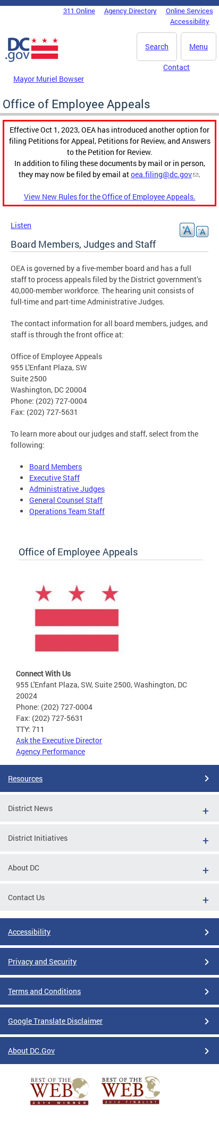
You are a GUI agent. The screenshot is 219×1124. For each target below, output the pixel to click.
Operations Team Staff (67, 511)
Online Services (189, 10)
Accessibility (189, 21)
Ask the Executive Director (59, 740)
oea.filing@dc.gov (161, 174)
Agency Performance (50, 751)
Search (157, 46)
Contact (176, 67)
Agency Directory (130, 10)
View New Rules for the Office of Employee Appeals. (110, 196)
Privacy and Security (42, 961)
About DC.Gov (31, 1050)
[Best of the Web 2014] (59, 1105)
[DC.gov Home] (31, 60)
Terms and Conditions (44, 991)
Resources (25, 778)
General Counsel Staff (66, 500)
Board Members (55, 466)
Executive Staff (54, 478)
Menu (198, 46)
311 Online (79, 10)
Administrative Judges (67, 489)
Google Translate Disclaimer (55, 1021)
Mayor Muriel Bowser (48, 79)
